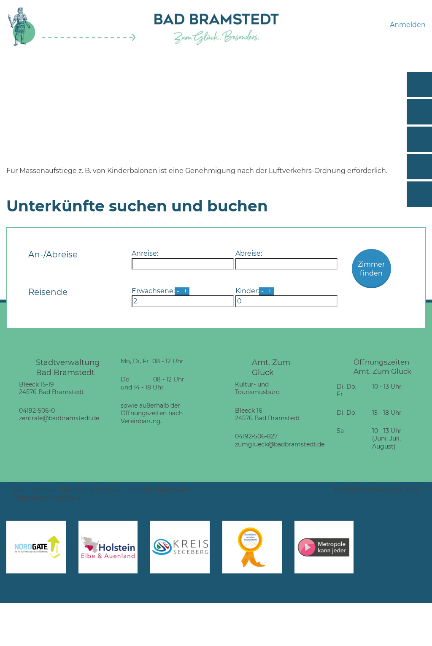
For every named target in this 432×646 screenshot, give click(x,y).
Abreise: (248, 253)
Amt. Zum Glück (271, 367)
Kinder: (247, 291)
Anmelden (408, 25)
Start (20, 490)
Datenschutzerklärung (48, 498)
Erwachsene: (153, 291)
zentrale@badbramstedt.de (59, 418)
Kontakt (140, 490)
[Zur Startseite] (72, 45)
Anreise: (145, 253)
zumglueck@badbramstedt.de (279, 444)
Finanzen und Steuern (92, 490)
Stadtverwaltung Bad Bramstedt (68, 367)
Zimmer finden (371, 268)
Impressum (172, 490)
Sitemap (43, 490)
